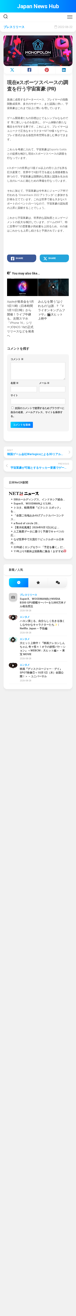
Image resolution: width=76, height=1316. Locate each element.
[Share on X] (12, 70)
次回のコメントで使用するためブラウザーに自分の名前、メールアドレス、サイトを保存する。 (37, 412)
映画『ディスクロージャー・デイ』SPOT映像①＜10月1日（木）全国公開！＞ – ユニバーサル (42, 672)
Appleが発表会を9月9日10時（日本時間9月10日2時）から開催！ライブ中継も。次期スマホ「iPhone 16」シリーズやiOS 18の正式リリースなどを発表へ (20, 318)
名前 (15, 383)
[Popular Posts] (38, 582)
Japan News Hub (38, 6)
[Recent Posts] (18, 582)
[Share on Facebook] (29, 70)
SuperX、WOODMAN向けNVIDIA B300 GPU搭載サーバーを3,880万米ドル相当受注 (43, 602)
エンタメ (25, 616)
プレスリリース (14, 27)
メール (44, 383)
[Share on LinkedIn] (64, 70)
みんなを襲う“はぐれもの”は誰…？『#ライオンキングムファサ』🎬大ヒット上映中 (51, 310)
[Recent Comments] (57, 582)
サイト (14, 395)
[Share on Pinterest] (46, 70)
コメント (17, 359)
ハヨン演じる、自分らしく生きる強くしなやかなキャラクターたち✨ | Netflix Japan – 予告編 (42, 624)
